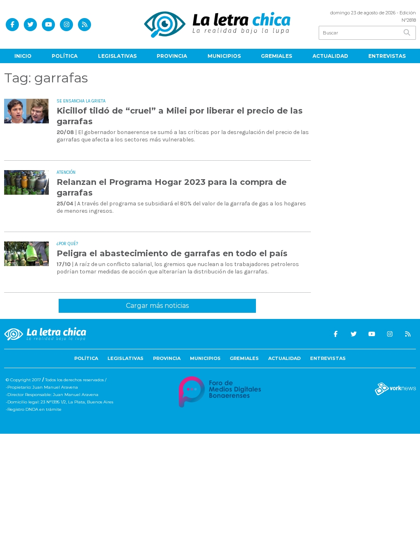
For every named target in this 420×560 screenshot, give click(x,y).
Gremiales (276, 56)
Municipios (224, 56)
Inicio (23, 56)
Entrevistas (387, 56)
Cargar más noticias (157, 306)
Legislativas (117, 56)
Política (65, 56)
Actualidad (330, 56)
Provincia (172, 56)
